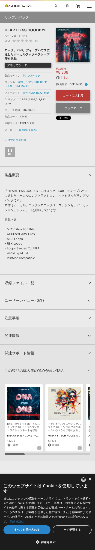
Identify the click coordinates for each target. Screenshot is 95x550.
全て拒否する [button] (72, 530)
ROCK (21, 82)
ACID (32, 92)
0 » (37, 40)
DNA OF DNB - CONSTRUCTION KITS (29, 435)
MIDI (47, 92)
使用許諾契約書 (15, 139)
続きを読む (17, 521)
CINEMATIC (22, 86)
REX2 (39, 92)
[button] (47, 542)
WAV (25, 92)
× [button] (90, 479)
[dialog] (47, 512)
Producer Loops (27, 130)
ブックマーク (73, 108)
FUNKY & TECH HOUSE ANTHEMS (68, 435)
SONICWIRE (18, 6)
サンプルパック (31, 75)
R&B (36, 82)
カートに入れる (73, 95)
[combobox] (83, 479)
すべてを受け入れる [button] (27, 530)
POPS (29, 82)
